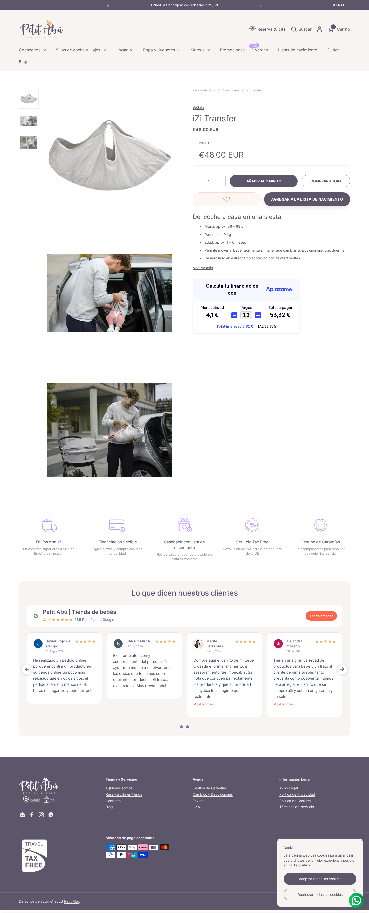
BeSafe (198, 107)
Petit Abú (71, 901)
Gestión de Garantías (210, 788)
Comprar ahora (326, 181)
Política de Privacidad (297, 794)
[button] (301, 29)
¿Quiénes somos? (120, 788)
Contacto (113, 800)
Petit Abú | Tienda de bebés (79, 612)
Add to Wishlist (227, 199)
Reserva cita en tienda (124, 794)
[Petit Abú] (41, 29)
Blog (109, 807)
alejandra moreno (294, 643)
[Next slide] (342, 669)
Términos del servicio (296, 807)
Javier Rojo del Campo (58, 643)
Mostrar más (203, 704)
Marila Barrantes (214, 643)
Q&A (196, 807)
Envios (198, 800)
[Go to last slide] (26, 669)
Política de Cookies (295, 800)
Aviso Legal (288, 788)
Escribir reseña (321, 616)
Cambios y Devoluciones (213, 794)
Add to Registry (307, 199)
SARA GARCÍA (138, 641)
